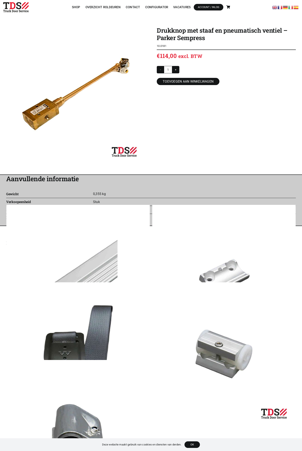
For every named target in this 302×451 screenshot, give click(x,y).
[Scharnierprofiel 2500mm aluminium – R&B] (78, 277)
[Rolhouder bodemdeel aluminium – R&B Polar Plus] (224, 277)
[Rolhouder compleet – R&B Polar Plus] (224, 354)
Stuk (96, 202)
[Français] (280, 7)
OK (192, 444)
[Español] (296, 7)
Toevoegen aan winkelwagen (188, 81)
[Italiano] (291, 7)
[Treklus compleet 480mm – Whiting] (78, 354)
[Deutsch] (285, 7)
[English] (275, 7)
